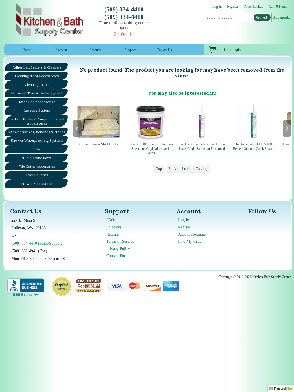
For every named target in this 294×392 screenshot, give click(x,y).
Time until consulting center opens (124, 25)
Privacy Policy (118, 249)
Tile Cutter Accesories (37, 166)
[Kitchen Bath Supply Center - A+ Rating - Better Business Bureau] (25, 286)
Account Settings (192, 234)
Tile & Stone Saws (37, 158)
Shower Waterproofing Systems (37, 140)
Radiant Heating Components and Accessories (36, 121)
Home (26, 50)
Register (232, 7)
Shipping (113, 227)
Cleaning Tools (37, 84)
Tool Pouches (37, 175)
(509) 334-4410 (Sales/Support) (37, 243)
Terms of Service (120, 241)
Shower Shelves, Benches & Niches (36, 132)
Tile (37, 149)
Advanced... (282, 17)
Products (96, 50)
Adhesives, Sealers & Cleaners (37, 67)
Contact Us (164, 50)
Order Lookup (253, 7)
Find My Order (190, 241)
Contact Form (117, 256)
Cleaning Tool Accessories (37, 76)
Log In (217, 7)
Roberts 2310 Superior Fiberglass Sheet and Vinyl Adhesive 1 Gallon (150, 148)
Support (130, 50)
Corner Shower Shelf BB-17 (98, 144)
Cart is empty (229, 49)
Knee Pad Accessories (37, 102)
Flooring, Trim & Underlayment (37, 93)
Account (61, 50)
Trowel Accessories (36, 183)
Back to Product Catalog (188, 169)
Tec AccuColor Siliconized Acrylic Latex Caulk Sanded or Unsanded (202, 146)
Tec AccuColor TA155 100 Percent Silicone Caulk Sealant (253, 146)
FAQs (110, 220)
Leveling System (37, 110)
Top (159, 169)
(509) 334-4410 (124, 9)
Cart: (278, 7)
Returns (112, 234)
